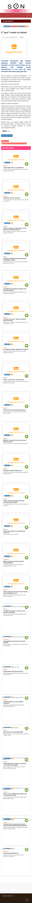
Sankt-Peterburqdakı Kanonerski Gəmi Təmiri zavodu (14, 143)
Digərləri (4, 37)
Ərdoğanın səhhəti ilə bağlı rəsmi (12, 470)
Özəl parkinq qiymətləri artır (11, 853)
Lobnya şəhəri (5, 141)
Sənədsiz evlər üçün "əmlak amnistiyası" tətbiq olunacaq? (14, 319)
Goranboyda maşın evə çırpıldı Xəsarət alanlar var (14, 531)
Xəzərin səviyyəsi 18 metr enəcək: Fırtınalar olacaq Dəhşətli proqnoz (15, 592)
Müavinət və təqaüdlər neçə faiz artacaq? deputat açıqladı (14, 440)
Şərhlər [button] (10, 135)
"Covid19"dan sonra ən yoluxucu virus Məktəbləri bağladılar (14, 611)
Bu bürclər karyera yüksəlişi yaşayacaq (14, 410)
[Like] (26, 164)
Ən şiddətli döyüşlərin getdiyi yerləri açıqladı (15, 349)
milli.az (8, 131)
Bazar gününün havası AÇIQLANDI (13, 732)
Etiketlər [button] (4, 135)
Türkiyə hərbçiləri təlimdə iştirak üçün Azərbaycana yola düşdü (13, 501)
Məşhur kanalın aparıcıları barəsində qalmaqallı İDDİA (13, 562)
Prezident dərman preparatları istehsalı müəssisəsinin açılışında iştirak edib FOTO (15, 824)
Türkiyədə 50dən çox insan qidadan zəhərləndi (13, 702)
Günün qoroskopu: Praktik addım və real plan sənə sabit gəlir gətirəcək (14, 228)
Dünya (4, 347)
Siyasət (5, 256)
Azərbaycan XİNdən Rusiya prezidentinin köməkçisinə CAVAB (14, 259)
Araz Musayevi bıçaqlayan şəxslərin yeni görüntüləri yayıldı (14, 289)
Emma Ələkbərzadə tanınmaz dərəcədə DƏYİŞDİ (14, 641)
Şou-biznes (6, 559)
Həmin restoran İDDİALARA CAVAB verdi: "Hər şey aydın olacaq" (15, 794)
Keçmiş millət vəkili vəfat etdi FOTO (13, 671)
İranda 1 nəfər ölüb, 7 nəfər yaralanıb (13, 379)
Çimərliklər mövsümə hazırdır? (12, 198)
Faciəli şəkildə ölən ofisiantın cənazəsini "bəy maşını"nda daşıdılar (14, 764)
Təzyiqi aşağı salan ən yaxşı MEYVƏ (13, 167)
